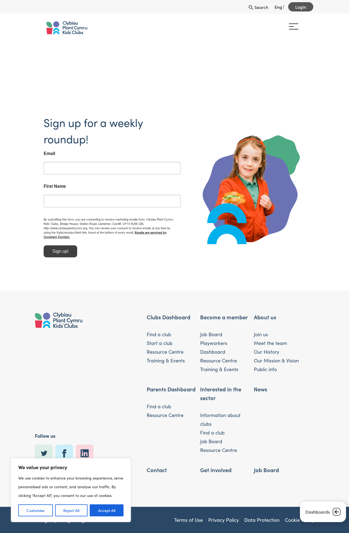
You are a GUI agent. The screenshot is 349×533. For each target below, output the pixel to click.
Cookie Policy (299, 515)
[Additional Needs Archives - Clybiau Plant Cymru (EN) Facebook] (65, 449)
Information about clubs (220, 415)
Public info (265, 365)
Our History (266, 347)
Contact (157, 465)
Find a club (159, 330)
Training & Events (166, 356)
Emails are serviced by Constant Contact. (99, 232)
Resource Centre (165, 347)
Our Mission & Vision (276, 356)
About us (265, 312)
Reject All (71, 510)
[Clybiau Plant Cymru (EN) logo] (58, 27)
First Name (46, 186)
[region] (71, 490)
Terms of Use (188, 515)
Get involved (215, 465)
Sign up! (52, 247)
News (260, 384)
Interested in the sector (220, 389)
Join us (261, 330)
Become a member (224, 312)
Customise (35, 510)
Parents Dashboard (171, 384)
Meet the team (270, 338)
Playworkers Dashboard (213, 343)
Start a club (160, 338)
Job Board (211, 330)
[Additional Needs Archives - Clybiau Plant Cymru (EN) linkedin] (86, 449)
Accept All (106, 510)
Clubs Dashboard (168, 312)
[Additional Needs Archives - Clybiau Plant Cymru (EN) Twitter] (45, 449)
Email (40, 153)
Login (300, 7)
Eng (278, 7)
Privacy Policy (223, 515)
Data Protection (261, 515)
